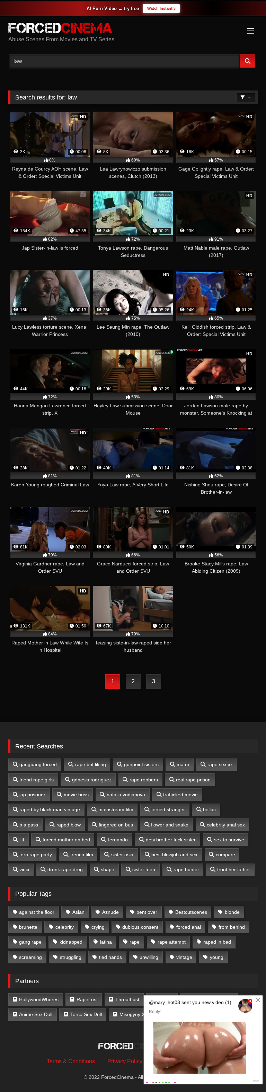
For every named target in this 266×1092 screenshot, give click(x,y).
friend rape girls (36, 779)
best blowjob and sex (174, 854)
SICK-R (165, 999)
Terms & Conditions (71, 1061)
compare (225, 854)
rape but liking (90, 764)
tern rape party (35, 854)
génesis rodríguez (92, 779)
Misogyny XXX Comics (144, 1014)
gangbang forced (38, 764)
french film (81, 854)
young (216, 957)
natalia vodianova (126, 794)
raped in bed (217, 942)
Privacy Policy (124, 1061)
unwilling (149, 957)
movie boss (76, 794)
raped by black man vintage (49, 809)
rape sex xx (220, 764)
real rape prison (193, 779)
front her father (233, 869)
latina (106, 942)
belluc (209, 809)
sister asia (122, 854)
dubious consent (140, 927)
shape (107, 869)
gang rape (30, 942)
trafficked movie (180, 794)
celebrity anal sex (226, 824)
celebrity (64, 927)
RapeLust (87, 999)
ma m (183, 764)
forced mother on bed (66, 839)
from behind (232, 927)
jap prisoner (32, 794)
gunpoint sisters (141, 764)
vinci (24, 869)
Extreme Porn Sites (212, 999)
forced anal (188, 927)
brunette (28, 927)
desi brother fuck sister (171, 839)
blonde (232, 912)
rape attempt (172, 942)
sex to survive (229, 839)
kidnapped (71, 942)
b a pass (28, 824)
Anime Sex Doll (35, 1014)
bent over (146, 912)
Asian (78, 912)
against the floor (36, 912)
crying (98, 927)
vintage (184, 957)
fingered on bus (116, 824)
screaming (30, 957)
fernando (118, 839)
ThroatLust (127, 999)
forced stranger (168, 809)
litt (21, 839)
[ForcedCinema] (133, 29)
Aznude (110, 912)
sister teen (143, 869)
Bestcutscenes (191, 912)
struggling (70, 957)
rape (135, 942)
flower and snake (169, 824)
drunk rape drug (65, 869)
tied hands (110, 957)
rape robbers (144, 779)
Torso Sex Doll (86, 1014)
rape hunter (186, 869)
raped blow (68, 824)
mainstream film (115, 809)
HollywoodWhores (39, 999)
